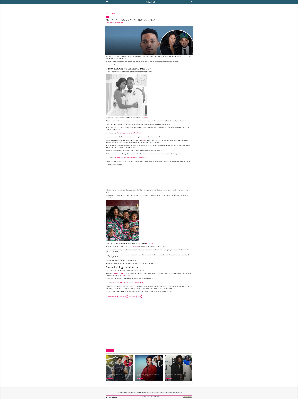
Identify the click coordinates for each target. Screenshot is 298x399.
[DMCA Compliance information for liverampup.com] (187, 397)
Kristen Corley (122, 296)
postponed (136, 246)
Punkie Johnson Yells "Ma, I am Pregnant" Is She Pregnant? (130, 157)
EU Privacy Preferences (166, 392)
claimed (144, 140)
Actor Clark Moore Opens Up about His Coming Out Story (128, 282)
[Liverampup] (149, 1)
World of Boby (126, 275)
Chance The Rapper (111, 296)
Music (113, 14)
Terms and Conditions (122, 392)
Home (107, 14)
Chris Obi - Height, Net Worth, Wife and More (128, 133)
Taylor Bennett (131, 296)
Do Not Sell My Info (177, 392)
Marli (139, 296)
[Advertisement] (119, 178)
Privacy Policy (132, 392)
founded (121, 286)
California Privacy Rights (153, 392)
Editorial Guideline (141, 392)
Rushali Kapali (110, 22)
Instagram (145, 118)
